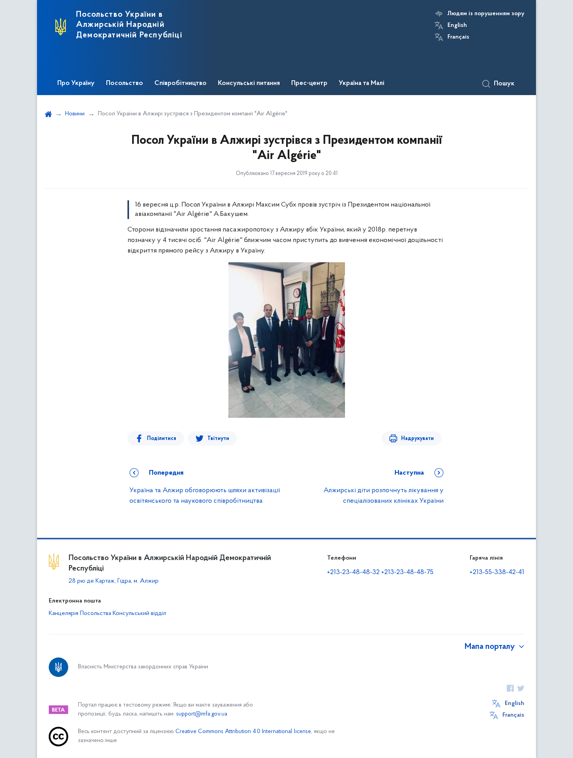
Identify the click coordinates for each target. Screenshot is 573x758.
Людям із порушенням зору (485, 14)
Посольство (124, 83)
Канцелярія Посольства (80, 613)
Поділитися (161, 439)
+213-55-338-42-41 (497, 572)
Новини (75, 114)
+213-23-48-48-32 (353, 572)
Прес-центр (309, 83)
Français (458, 37)
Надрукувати (417, 439)
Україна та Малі (361, 83)
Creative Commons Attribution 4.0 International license (243, 732)
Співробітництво (180, 83)
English (457, 25)
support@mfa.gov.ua (201, 714)
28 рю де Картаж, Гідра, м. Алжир (114, 581)
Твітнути (218, 439)
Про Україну (76, 83)
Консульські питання (249, 83)
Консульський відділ (139, 613)
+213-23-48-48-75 (407, 572)
